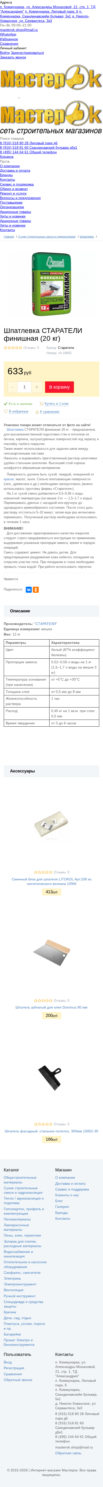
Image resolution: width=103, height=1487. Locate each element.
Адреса (6, 2)
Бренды (6, 175)
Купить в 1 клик (56, 403)
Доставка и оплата (15, 170)
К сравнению (50, 412)
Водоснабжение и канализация (18, 1254)
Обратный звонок (18, 1380)
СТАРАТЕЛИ (46, 624)
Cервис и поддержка (17, 184)
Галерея (62, 1207)
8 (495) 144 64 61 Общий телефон (28, 152)
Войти (5, 53)
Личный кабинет (13, 48)
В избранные (18, 411)
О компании (10, 166)
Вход (8, 1362)
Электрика (12, 1278)
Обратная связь (68, 1453)
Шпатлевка (15, 429)
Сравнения (9, 44)
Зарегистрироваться (27, 53)
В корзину (59, 387)
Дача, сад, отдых (17, 1318)
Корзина (7, 157)
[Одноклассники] (36, 590)
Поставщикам (11, 202)
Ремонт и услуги (13, 193)
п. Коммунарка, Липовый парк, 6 (51, 11)
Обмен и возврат (14, 189)
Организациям (12, 207)
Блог (59, 1201)
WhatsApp (8, 34)
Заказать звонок (13, 57)
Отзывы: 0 (31, 348)
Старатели (66, 348)
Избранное (9, 39)
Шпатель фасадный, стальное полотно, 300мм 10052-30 (51, 1131)
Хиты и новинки (13, 216)
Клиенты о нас (67, 1195)
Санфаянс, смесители (22, 1273)
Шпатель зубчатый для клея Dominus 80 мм (52, 1007)
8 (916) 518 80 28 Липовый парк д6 (29, 143)
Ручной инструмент (20, 1296)
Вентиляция (14, 1290)
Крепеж (10, 1312)
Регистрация (14, 1368)
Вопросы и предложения (20, 198)
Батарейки (12, 1334)
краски (9, 479)
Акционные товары (15, 212)
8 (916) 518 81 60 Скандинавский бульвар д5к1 (38, 147)
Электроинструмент (20, 1284)
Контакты (7, 179)
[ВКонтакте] (29, 590)
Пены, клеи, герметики (22, 1235)
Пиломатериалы (17, 1219)
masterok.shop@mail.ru (19, 30)
